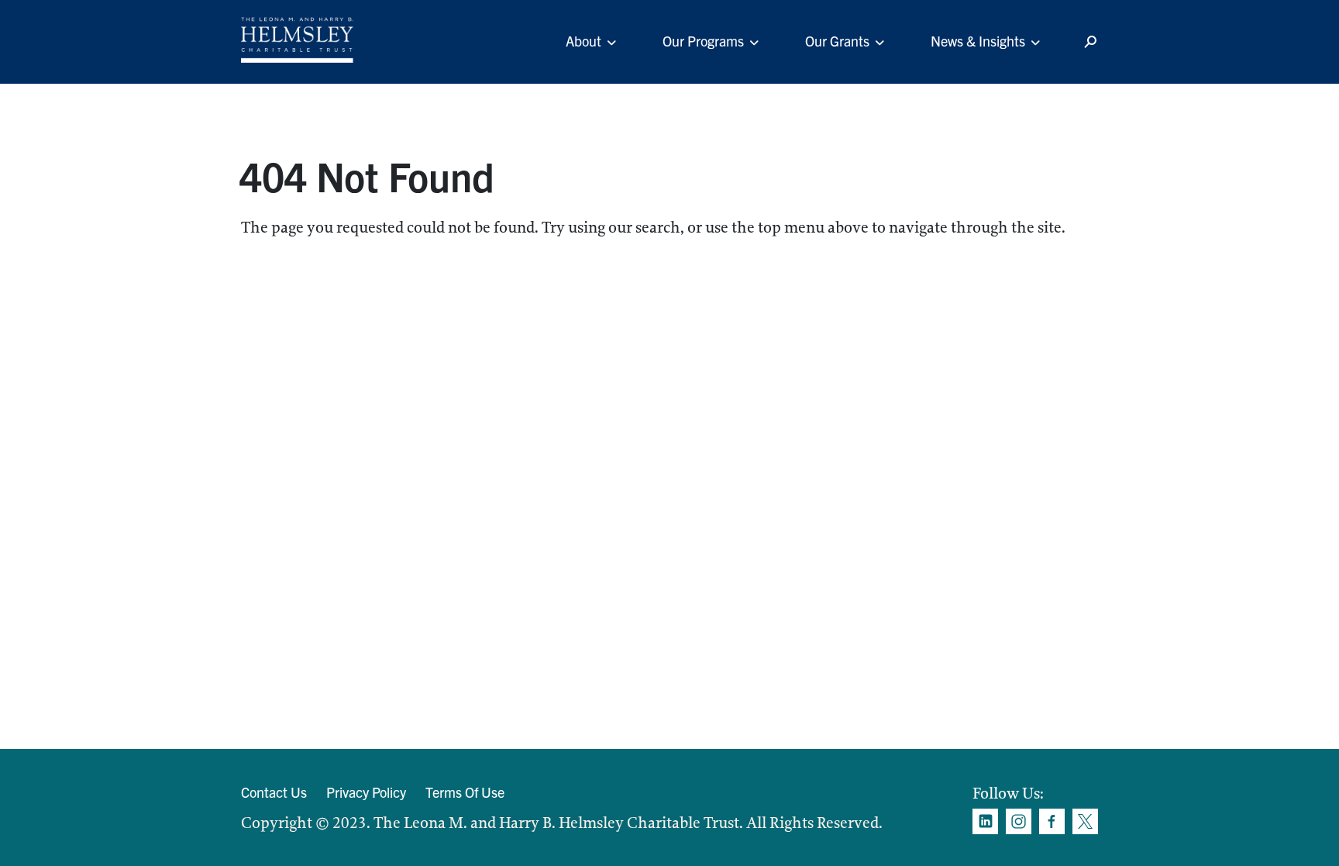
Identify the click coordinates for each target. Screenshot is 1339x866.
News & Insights (978, 41)
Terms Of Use (464, 792)
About (583, 41)
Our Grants (837, 41)
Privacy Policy (366, 792)
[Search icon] (1090, 42)
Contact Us (274, 792)
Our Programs (703, 41)
